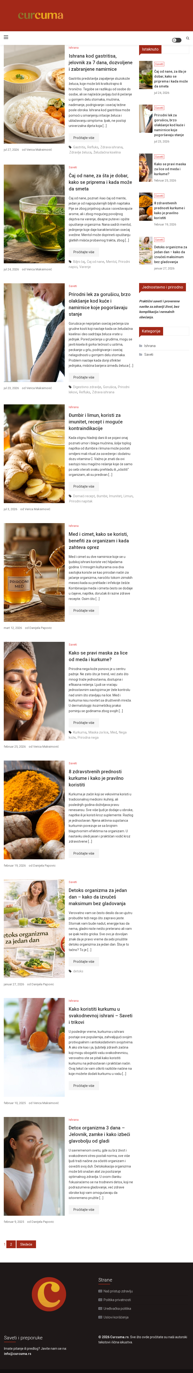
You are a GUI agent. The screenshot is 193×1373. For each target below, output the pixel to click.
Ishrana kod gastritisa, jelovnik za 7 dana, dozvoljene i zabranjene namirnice (101, 62)
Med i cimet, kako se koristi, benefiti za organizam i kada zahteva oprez (99, 540)
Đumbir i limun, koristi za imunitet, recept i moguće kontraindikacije (96, 421)
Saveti (73, 167)
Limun (128, 496)
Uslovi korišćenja (116, 1317)
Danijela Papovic (40, 628)
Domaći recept (84, 496)
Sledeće (26, 1244)
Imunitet (115, 496)
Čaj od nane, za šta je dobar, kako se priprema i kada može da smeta (100, 182)
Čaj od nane (95, 262)
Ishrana (74, 47)
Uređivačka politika (117, 1308)
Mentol (111, 262)
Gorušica (109, 387)
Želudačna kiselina (107, 152)
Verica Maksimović (39, 149)
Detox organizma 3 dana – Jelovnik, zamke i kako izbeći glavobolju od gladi (99, 1134)
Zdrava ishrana (111, 147)
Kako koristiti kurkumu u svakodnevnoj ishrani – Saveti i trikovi (101, 1015)
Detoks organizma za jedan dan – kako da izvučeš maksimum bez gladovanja (98, 897)
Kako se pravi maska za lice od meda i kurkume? (170, 169)
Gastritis (79, 147)
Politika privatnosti (117, 1300)
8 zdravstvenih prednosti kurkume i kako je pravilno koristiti (96, 778)
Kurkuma (80, 732)
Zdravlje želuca (80, 152)
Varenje (85, 267)
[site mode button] (176, 40)
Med (113, 732)
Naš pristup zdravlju (118, 1291)
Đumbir (102, 496)
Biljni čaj (79, 262)
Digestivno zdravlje (87, 387)
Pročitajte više (83, 138)
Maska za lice (98, 732)
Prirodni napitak (80, 501)
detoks (78, 971)
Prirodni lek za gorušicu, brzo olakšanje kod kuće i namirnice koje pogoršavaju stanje (169, 125)
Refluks (92, 147)
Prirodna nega (88, 737)
